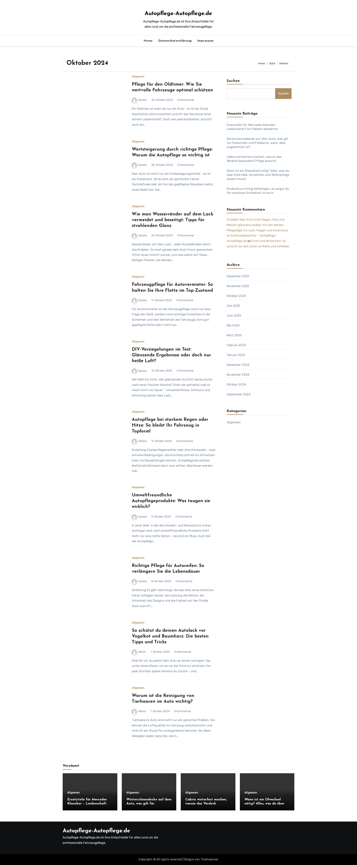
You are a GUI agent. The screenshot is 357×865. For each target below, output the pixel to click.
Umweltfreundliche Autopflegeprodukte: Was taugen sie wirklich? (171, 501)
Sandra (142, 100)
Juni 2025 (234, 315)
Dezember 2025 (238, 276)
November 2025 (238, 286)
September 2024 (239, 394)
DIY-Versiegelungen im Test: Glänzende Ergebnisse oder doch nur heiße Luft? (171, 355)
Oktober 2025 (236, 296)
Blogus (189, 859)
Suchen (233, 81)
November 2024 (238, 374)
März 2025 (234, 335)
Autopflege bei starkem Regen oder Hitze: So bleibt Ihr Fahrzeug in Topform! (170, 425)
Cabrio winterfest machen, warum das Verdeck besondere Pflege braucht (206, 803)
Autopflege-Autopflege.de (178, 14)
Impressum (205, 40)
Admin (142, 651)
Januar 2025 (236, 355)
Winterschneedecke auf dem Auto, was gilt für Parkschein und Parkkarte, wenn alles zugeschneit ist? (258, 143)
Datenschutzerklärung (175, 40)
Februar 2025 (236, 345)
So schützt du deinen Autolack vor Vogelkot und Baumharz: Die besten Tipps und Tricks (170, 636)
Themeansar (209, 859)
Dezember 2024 (238, 365)
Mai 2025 (233, 325)
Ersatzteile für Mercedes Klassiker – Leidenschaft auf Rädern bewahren (87, 803)
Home (148, 40)
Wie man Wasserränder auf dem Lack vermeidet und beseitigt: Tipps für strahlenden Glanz (172, 220)
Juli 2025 (233, 306)
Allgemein (138, 76)
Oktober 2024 (236, 384)
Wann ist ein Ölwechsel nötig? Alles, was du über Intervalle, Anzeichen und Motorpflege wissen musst (258, 175)
